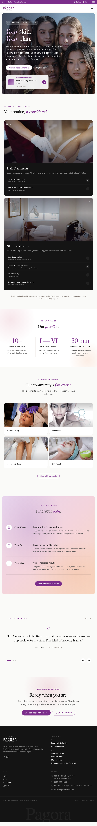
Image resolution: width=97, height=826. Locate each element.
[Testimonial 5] (15, 660)
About (5, 779)
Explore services (43, 68)
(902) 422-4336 (65, 712)
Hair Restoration (57, 746)
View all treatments (48, 476)
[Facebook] (3, 2)
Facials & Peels (57, 757)
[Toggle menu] (92, 8)
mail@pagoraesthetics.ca (64, 790)
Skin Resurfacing (57, 753)
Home (5, 776)
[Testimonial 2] (9, 660)
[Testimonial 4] (13, 660)
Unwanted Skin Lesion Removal (63, 763)
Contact (6, 786)
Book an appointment (18, 68)
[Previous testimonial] (83, 660)
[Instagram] (5, 2)
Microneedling (56, 760)
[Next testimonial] (89, 660)
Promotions (7, 782)
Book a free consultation (48, 584)
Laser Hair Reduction (59, 743)
